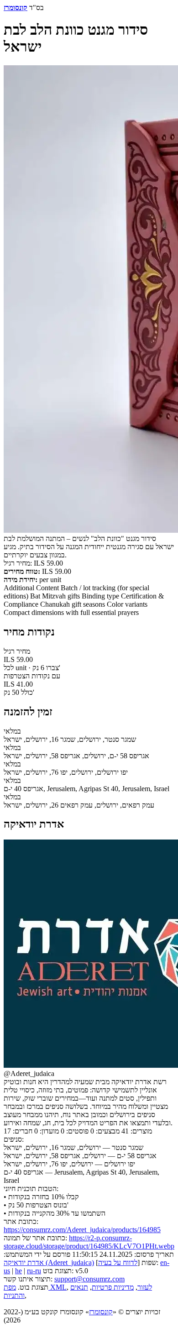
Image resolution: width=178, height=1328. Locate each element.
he (18, 1271)
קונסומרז (101, 1312)
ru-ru (34, 1271)
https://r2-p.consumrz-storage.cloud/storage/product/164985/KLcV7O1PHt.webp (89, 1242)
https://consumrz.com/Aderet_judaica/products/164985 (82, 1230)
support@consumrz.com (89, 1279)
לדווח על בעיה (117, 1262)
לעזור (144, 1287)
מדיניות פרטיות (113, 1287)
